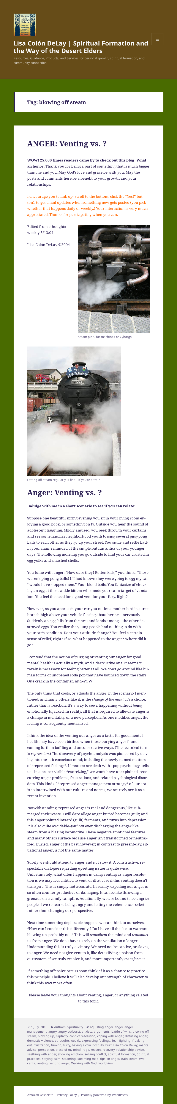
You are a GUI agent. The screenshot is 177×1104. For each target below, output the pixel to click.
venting (42, 1063)
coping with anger (110, 1036)
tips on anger (109, 1059)
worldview (105, 1063)
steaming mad (87, 1059)
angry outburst (69, 1031)
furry (66, 1045)
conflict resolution (82, 1036)
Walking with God (84, 1063)
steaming (69, 1059)
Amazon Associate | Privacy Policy (52, 1095)
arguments (102, 1031)
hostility (98, 1045)
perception (46, 1050)
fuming (56, 1045)
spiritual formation (121, 1054)
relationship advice (130, 1050)
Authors (60, 1027)
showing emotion (70, 1054)
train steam (129, 1059)
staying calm (51, 1059)
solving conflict (95, 1054)
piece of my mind (68, 1050)
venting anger (59, 1063)
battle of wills (121, 1031)
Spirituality (75, 1027)
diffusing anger (136, 1036)
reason (96, 1050)
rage (85, 1050)
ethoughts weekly (67, 1040)
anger (119, 1027)
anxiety (87, 1031)
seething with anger (41, 1054)
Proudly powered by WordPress (104, 1095)
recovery (109, 1050)
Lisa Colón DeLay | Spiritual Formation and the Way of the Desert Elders (81, 47)
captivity (62, 1036)
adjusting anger (101, 1027)
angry (52, 1031)
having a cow (81, 1045)
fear (114, 1040)
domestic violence (40, 1040)
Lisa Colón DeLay (125, 1045)
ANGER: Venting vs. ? (67, 143)
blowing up (46, 1036)
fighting (125, 1040)
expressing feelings (96, 1040)
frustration (41, 1045)
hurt (108, 1045)
